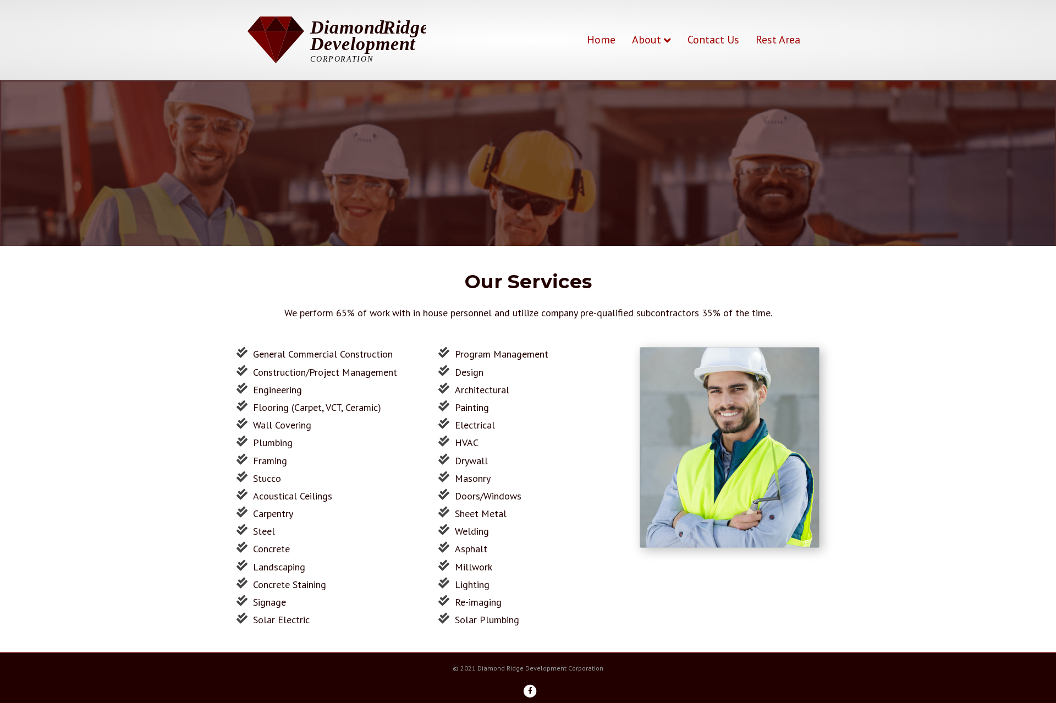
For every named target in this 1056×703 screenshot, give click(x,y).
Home (601, 39)
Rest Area (778, 39)
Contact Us (713, 39)
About (646, 39)
